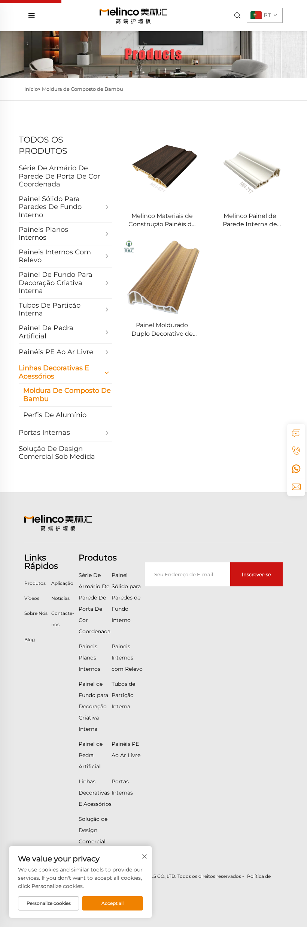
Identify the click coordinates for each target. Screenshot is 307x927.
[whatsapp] (296, 469)
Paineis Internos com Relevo (127, 657)
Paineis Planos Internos (89, 657)
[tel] (296, 451)
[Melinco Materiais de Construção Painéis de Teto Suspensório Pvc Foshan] (162, 169)
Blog (29, 639)
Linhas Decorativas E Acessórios (95, 792)
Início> (32, 89)
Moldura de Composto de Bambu (82, 89)
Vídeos (31, 598)
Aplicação (62, 583)
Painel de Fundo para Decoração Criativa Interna (93, 706)
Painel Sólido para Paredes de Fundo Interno (126, 598)
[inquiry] (296, 433)
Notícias (60, 598)
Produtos (35, 583)
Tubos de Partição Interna (123, 695)
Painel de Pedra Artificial (91, 755)
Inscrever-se (256, 574)
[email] (296, 487)
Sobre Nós (36, 613)
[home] (133, 15)
